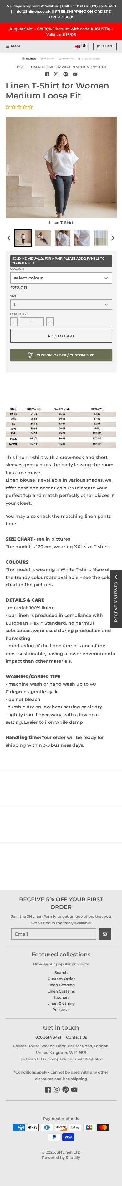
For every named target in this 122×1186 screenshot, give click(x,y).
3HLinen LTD (69, 1152)
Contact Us (76, 1037)
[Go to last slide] (9, 237)
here (11, 523)
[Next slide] (113, 237)
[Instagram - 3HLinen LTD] (56, 74)
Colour (17, 268)
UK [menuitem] (84, 46)
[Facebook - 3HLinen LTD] (47, 74)
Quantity (18, 314)
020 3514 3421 (103, 6)
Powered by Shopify (61, 1157)
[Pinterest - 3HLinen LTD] (65, 74)
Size (13, 296)
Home (20, 67)
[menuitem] (23, 238)
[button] (20, 107)
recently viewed (116, 601)
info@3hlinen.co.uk (32, 11)
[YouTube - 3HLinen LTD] (75, 74)
